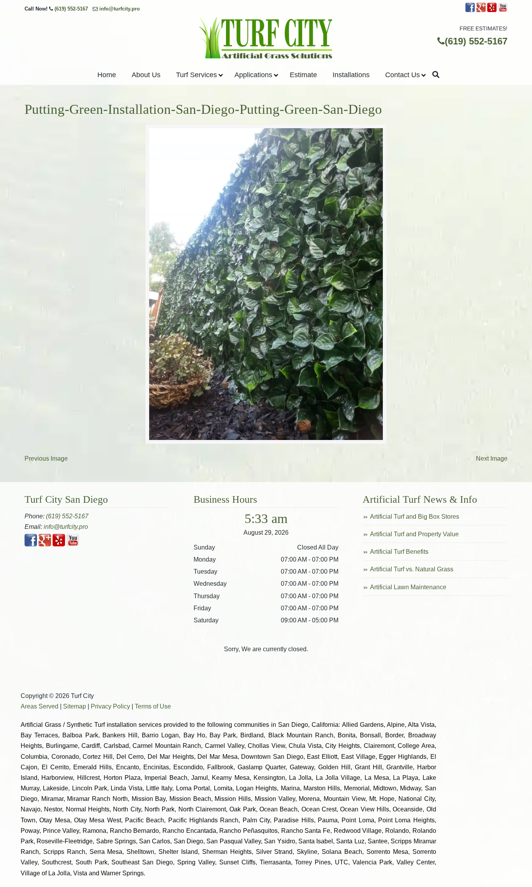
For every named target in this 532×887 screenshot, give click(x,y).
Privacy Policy (110, 706)
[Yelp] (492, 10)
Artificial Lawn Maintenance (408, 587)
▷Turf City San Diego (266, 38)
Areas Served (39, 706)
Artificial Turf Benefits (399, 551)
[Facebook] (470, 10)
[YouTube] (502, 10)
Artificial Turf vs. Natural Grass (411, 569)
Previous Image (46, 458)
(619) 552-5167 (71, 9)
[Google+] (481, 10)
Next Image (491, 458)
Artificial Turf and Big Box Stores (414, 516)
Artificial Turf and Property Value (414, 534)
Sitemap (74, 706)
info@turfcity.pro (119, 9)
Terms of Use (153, 706)
